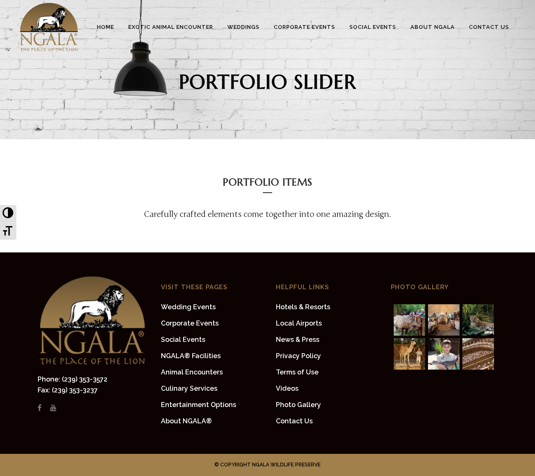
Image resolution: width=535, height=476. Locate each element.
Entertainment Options (198, 405)
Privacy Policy (298, 356)
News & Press (297, 340)
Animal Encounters (192, 372)
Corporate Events (190, 323)
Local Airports (299, 323)
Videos (287, 388)
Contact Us (294, 421)
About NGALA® (186, 421)
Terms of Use (297, 372)
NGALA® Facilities (191, 356)
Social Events (183, 340)
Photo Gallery (298, 405)
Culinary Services (189, 388)
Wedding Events (188, 307)
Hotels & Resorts (303, 307)
